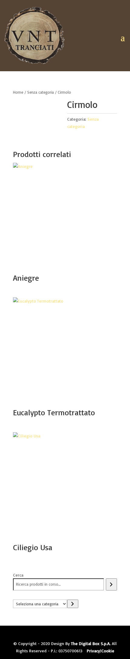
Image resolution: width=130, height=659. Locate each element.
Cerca (18, 574)
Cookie (107, 650)
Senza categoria (40, 92)
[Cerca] (111, 584)
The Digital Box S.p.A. (91, 643)
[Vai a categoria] (72, 604)
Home (18, 92)
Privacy (93, 650)
